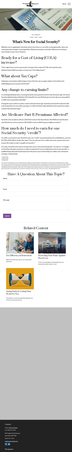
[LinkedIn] (9, 444)
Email (5, 189)
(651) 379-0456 (13, 428)
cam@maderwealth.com (11, 441)
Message (6, 200)
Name (5, 178)
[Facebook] (6, 444)
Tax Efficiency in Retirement (19, 255)
